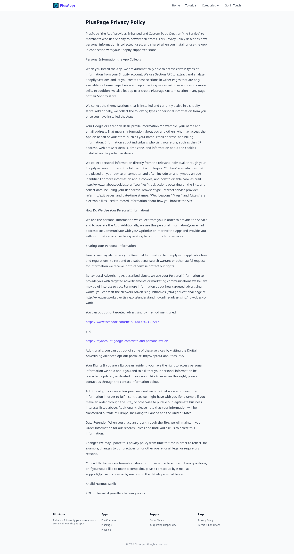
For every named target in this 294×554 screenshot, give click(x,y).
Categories (209, 5)
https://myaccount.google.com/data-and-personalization (127, 341)
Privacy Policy (205, 520)
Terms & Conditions (209, 524)
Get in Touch (233, 5)
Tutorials (191, 5)
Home (176, 5)
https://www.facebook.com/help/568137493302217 (122, 322)
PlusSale (106, 529)
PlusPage (106, 524)
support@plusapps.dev (163, 524)
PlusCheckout (109, 520)
